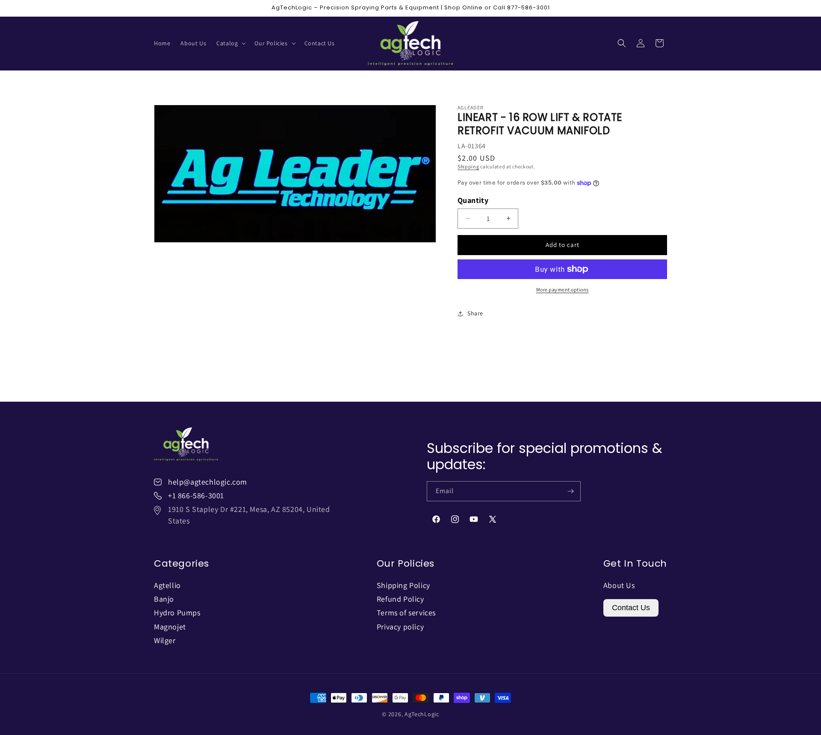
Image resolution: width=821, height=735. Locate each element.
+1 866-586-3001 (196, 495)
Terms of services (406, 612)
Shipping (468, 166)
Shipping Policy (403, 585)
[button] (230, 43)
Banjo (164, 599)
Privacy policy (400, 627)
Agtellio (167, 585)
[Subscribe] (570, 491)
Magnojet (170, 627)
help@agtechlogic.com (207, 482)
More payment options (562, 289)
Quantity (473, 200)
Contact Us (631, 607)
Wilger (165, 640)
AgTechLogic (422, 714)
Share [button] (475, 313)
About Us (619, 585)
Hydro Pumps (177, 612)
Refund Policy (400, 599)
